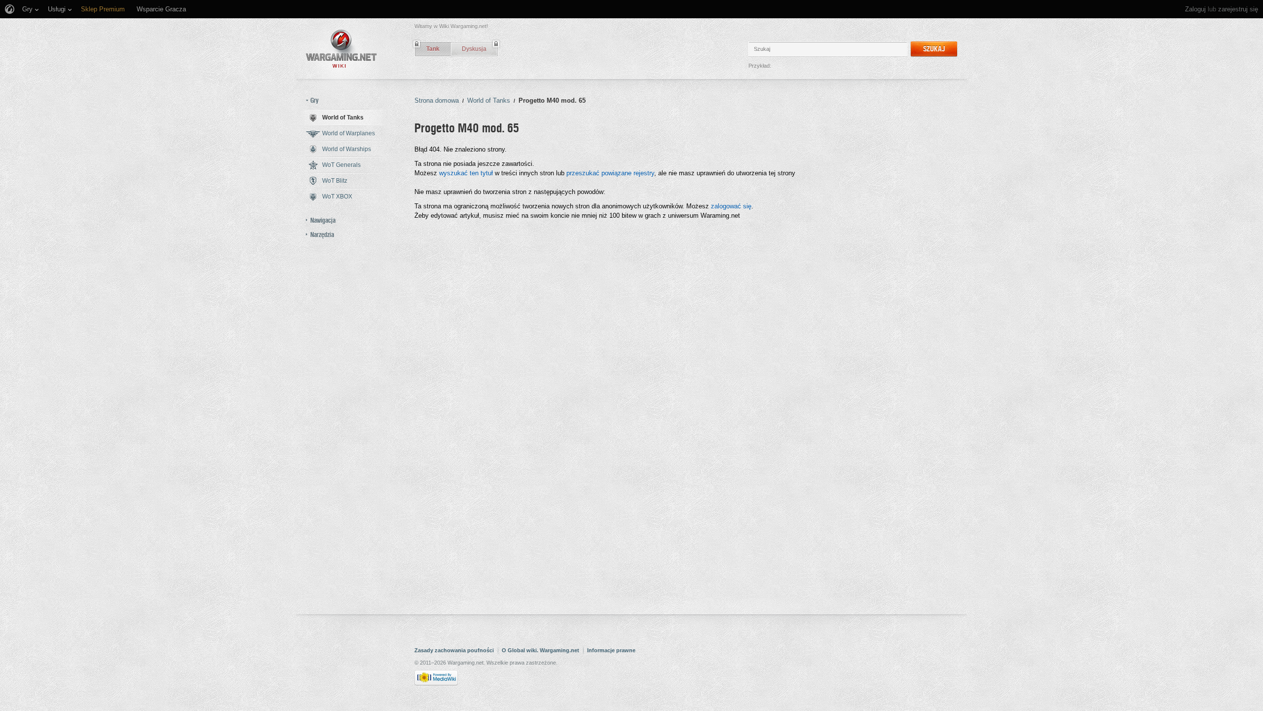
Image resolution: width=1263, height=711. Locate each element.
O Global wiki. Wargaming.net (540, 650)
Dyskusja (474, 48)
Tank (433, 48)
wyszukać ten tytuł (466, 173)
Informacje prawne (611, 650)
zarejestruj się (1238, 9)
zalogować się (731, 206)
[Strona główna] (341, 49)
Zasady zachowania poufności (454, 650)
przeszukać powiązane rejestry (610, 173)
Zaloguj (1195, 9)
